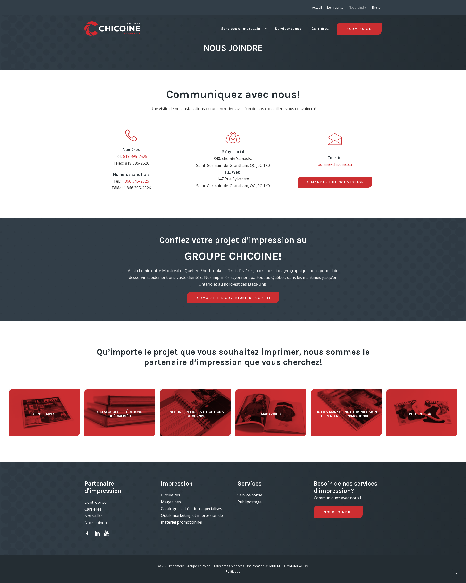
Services (249, 483)
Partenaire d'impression (102, 487)
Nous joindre (358, 7)
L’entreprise (335, 7)
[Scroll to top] (456, 573)
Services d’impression (242, 28)
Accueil (317, 7)
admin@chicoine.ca (335, 164)
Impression (177, 483)
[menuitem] (318, 7)
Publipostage (249, 501)
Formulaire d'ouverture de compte (233, 297)
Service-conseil (289, 28)
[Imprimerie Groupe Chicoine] (112, 28)
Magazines (171, 501)
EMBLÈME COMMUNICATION (288, 566)
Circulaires (170, 495)
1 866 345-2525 (135, 181)
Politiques (233, 571)
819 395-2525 (135, 156)
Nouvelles (93, 516)
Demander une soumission (335, 182)
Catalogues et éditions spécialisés (191, 508)
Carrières (320, 28)
